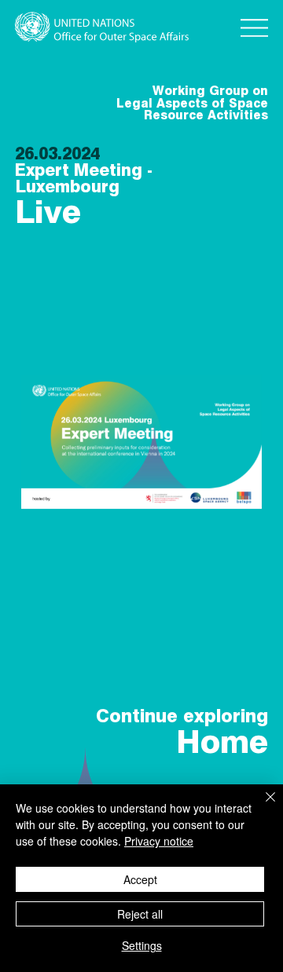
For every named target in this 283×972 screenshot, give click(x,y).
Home (222, 741)
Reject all (140, 914)
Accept (140, 879)
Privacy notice (158, 841)
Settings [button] (142, 945)
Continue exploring (182, 715)
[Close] (261, 806)
